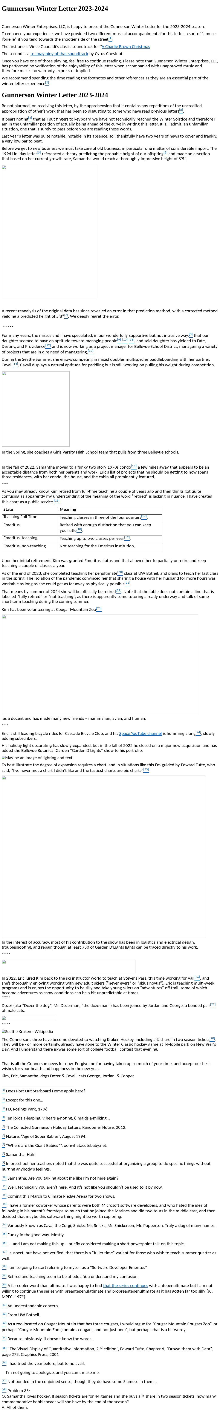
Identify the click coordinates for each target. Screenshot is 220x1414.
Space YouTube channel (140, 733)
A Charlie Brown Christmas (126, 47)
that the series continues (125, 1286)
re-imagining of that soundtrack (59, 54)
